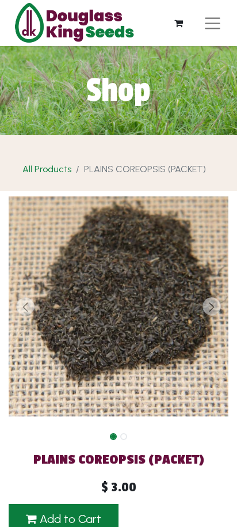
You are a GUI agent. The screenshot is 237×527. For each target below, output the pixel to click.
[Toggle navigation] (212, 22)
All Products (46, 169)
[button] (25, 306)
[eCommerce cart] (179, 23)
